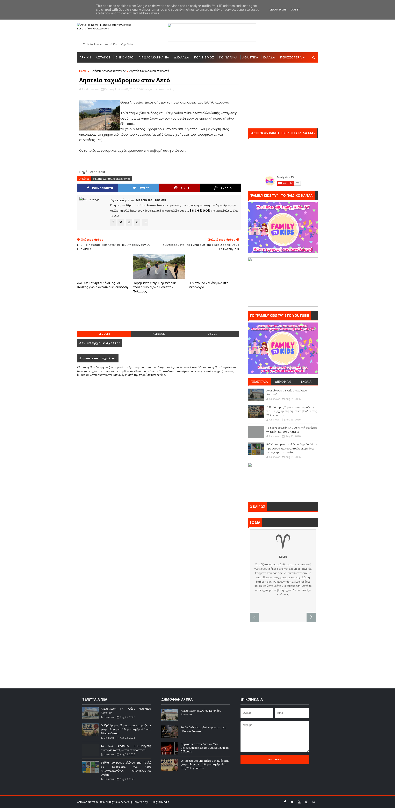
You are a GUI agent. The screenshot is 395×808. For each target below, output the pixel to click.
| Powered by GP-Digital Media (150, 802)
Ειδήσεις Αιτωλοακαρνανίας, (156, 89)
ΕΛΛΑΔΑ (269, 57)
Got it (295, 9)
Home (83, 71)
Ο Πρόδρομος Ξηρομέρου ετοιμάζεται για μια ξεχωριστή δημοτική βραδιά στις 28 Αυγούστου (291, 411)
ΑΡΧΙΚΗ (85, 57)
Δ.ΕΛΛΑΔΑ (181, 57)
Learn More (278, 9)
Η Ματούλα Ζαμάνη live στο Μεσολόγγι (208, 285)
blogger (104, 333)
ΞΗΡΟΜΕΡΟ (125, 57)
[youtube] (299, 802)
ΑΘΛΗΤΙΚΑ (250, 57)
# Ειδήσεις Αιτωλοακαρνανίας (111, 178)
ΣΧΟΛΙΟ (226, 188)
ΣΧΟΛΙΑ (306, 382)
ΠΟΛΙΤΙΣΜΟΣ (204, 57)
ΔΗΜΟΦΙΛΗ (283, 382)
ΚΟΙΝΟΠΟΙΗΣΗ (102, 188)
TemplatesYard (200, 802)
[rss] (314, 802)
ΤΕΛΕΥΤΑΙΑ (259, 382)
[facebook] (285, 802)
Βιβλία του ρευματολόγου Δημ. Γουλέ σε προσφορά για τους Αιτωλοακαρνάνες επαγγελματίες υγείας (291, 448)
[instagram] (306, 802)
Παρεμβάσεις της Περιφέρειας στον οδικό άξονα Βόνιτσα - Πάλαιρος (155, 287)
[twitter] (292, 802)
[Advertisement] (159, 316)
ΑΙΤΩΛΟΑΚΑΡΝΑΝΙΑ (154, 57)
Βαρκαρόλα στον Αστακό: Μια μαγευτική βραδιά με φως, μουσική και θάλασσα (205, 747)
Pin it (185, 188)
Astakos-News (86, 802)
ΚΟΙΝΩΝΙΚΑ (228, 57)
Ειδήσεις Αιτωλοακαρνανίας (108, 71)
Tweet (144, 188)
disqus (212, 333)
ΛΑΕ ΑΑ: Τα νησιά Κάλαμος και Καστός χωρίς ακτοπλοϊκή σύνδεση (102, 285)
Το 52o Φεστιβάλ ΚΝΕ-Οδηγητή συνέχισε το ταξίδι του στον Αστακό (291, 430)
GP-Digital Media (242, 802)
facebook (158, 333)
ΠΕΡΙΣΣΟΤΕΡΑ (291, 57)
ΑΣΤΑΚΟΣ (103, 57)
